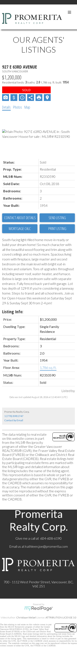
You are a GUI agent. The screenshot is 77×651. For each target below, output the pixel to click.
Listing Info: (12, 312)
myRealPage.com (38, 609)
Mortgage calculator (19, 228)
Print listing (57, 228)
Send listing (57, 217)
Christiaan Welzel (26, 617)
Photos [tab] (17, 107)
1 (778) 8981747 (13, 416)
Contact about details (20, 217)
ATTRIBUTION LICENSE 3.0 (61, 617)
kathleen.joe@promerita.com (46, 546)
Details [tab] (6, 107)
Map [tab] (27, 107)
